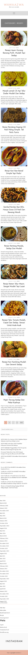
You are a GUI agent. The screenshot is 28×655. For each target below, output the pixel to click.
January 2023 (3, 568)
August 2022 (3, 581)
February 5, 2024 (12, 204)
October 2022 (4, 576)
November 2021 (4, 594)
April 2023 (3, 561)
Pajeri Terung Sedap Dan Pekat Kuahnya (14, 401)
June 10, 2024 (12, 47)
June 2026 (2, 500)
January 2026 (3, 508)
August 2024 (3, 528)
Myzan (3, 486)
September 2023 (4, 551)
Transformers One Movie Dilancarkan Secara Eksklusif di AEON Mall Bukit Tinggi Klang (14, 477)
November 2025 (4, 510)
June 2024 (2, 533)
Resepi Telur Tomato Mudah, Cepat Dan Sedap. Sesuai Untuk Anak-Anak (14, 322)
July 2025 (2, 513)
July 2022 (2, 583)
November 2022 (4, 573)
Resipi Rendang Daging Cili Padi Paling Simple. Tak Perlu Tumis (14, 129)
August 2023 (3, 553)
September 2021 (4, 599)
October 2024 (4, 523)
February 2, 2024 (12, 243)
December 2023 (4, 543)
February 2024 (4, 538)
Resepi (17, 47)
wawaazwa (14, 4)
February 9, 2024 (12, 168)
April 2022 (3, 588)
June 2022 (2, 586)
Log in (1, 624)
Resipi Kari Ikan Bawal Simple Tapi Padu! (14, 172)
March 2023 (3, 563)
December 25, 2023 (12, 397)
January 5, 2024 (12, 359)
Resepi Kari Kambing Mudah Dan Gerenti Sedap (14, 363)
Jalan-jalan (3, 610)
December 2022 (4, 571)
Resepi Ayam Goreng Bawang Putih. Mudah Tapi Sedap (14, 53)
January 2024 (3, 541)
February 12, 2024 (12, 124)
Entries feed (3, 627)
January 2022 (3, 591)
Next (21, 422)
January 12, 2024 (12, 317)
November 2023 (4, 546)
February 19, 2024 (12, 88)
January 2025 (3, 520)
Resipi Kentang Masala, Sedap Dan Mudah (14, 247)
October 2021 (3, 596)
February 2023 (4, 566)
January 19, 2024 (12, 281)
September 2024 (4, 525)
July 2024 (2, 531)
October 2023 (4, 548)
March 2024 (3, 536)
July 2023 (2, 556)
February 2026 (4, 505)
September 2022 (4, 578)
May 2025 (2, 515)
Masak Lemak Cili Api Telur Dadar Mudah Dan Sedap (14, 92)
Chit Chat (2, 607)
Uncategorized (4, 617)
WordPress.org (4, 632)
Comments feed (4, 629)
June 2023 (2, 558)
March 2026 (3, 503)
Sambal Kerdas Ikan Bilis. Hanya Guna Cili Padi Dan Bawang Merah (14, 209)
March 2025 (3, 518)
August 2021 (3, 601)
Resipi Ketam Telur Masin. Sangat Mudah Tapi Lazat (14, 285)
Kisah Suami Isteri (5, 612)
